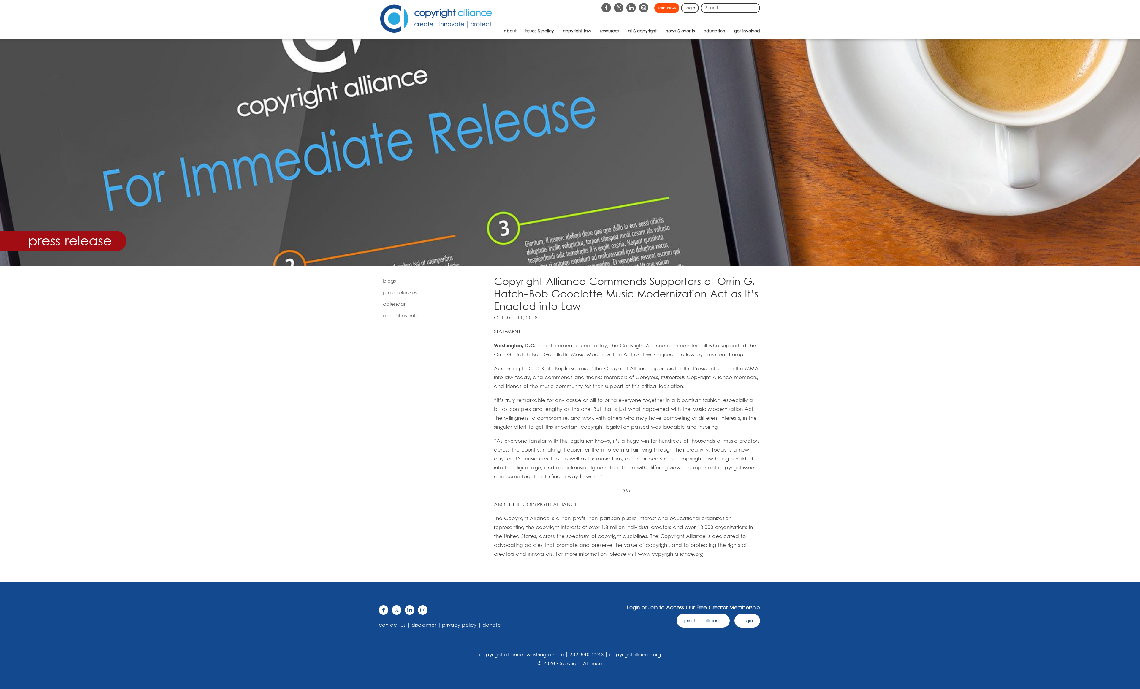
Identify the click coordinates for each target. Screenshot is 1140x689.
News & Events (680, 31)
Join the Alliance (703, 620)
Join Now (666, 8)
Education (714, 31)
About (510, 31)
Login (690, 8)
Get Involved (747, 31)
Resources (609, 31)
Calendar (394, 304)
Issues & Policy (539, 31)
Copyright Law (577, 31)
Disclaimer (423, 625)
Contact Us (392, 625)
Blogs (389, 281)
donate (491, 625)
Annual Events (400, 316)
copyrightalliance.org (635, 655)
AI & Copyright (642, 31)
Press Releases (400, 292)
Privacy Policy (459, 625)
